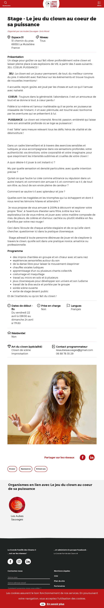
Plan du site (59, 581)
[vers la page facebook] (12, 561)
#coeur (12, 469)
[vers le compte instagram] (20, 561)
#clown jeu (41, 469)
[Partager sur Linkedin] (90, 458)
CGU (56, 576)
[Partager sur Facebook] (81, 458)
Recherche (5, 5)
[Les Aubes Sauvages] (17, 504)
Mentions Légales (62, 571)
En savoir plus (55, 603)
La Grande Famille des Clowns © (66, 553)
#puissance (26, 469)
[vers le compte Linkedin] (29, 561)
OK (42, 604)
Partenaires (59, 586)
